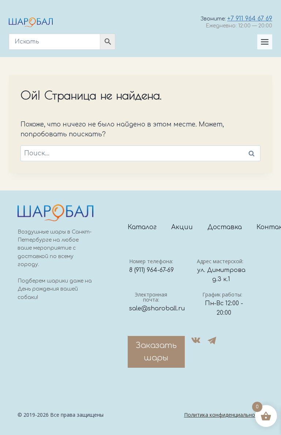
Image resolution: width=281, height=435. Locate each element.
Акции (182, 227)
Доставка (224, 227)
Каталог (142, 227)
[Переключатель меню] (264, 41)
